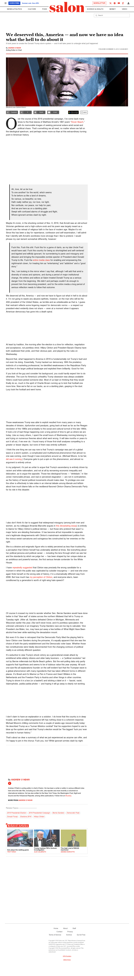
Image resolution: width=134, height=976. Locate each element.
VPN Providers (67, 956)
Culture (32, 9)
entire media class (41, 260)
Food (44, 9)
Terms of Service (55, 935)
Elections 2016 (25, 817)
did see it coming (14, 459)
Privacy (70, 932)
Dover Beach (77, 122)
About (65, 928)
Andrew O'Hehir (14, 48)
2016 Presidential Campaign (39, 813)
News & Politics (14, 9)
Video (124, 9)
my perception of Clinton (41, 577)
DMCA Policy (67, 960)
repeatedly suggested (22, 568)
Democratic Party (73, 813)
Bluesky (68, 796)
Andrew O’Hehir (20, 780)
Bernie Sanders (58, 813)
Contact (59, 932)
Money (113, 9)
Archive (69, 935)
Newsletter (99, 3)
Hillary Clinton (39, 817)
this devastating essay (66, 526)
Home (56, 928)
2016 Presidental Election (16, 813)
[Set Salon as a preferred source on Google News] (73, 112)
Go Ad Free (81, 935)
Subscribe (14, 3)
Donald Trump (12, 817)
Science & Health (95, 9)
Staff (74, 928)
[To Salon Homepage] (67, 7)
